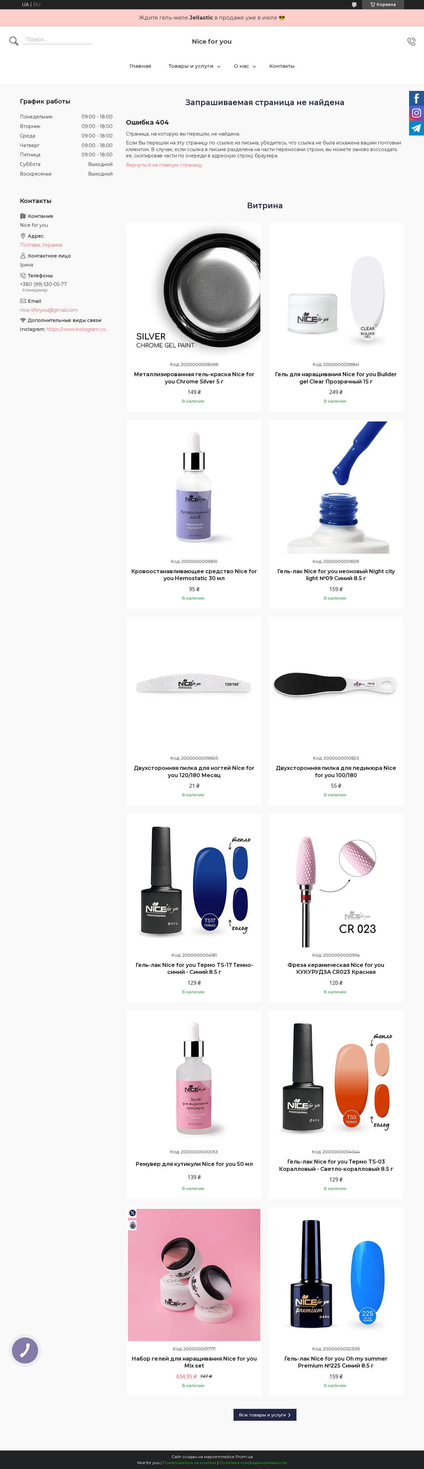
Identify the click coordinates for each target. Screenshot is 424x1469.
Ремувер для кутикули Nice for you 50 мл (194, 1164)
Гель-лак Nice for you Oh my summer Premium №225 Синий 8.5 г (336, 1362)
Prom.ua (244, 1456)
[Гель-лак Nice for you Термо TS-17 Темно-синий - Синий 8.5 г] (194, 881)
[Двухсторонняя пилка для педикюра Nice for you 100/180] (336, 684)
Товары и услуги (191, 66)
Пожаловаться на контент (189, 1462)
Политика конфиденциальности (253, 1462)
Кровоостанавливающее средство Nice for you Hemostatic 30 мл (194, 575)
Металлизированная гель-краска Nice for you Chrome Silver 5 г (194, 378)
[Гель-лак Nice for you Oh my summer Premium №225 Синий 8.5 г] (336, 1275)
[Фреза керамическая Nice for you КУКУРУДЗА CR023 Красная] (336, 881)
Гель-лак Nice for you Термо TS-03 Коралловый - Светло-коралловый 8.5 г (336, 1165)
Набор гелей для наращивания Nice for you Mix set (194, 1362)
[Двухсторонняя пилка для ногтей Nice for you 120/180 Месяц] (194, 684)
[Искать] (14, 41)
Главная (140, 66)
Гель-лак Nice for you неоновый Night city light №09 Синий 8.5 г (336, 575)
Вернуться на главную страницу (164, 165)
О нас (241, 66)
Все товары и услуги (262, 1414)
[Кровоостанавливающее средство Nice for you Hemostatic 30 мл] (194, 487)
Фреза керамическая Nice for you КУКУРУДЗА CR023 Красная (336, 968)
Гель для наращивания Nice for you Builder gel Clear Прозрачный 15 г (336, 378)
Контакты (282, 66)
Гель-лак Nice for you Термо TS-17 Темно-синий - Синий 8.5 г (194, 968)
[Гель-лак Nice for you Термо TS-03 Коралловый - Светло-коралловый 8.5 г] (336, 1078)
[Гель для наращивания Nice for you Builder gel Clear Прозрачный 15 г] (336, 290)
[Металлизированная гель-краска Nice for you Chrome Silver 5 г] (194, 290)
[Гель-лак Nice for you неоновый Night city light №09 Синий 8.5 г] (336, 487)
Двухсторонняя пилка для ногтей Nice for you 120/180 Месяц (194, 771)
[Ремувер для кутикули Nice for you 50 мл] (194, 1078)
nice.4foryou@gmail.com (49, 310)
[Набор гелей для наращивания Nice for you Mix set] (194, 1275)
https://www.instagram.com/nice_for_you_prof (79, 329)
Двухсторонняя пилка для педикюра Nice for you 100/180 (336, 771)
